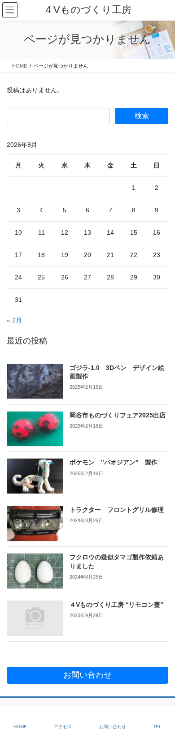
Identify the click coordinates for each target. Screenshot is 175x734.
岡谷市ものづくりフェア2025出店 (118, 415)
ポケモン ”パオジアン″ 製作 (114, 462)
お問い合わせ (112, 726)
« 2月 (14, 320)
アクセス (63, 726)
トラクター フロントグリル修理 (117, 509)
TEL (157, 726)
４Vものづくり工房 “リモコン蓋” (116, 604)
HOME (20, 726)
